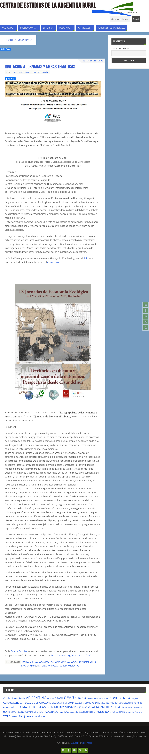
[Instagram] (145, 304)
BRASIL (59, 698)
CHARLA (80, 698)
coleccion (91, 698)
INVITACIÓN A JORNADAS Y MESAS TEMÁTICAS (40, 66)
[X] (145, 321)
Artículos (50, 698)
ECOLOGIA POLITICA (44, 661)
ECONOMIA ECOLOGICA (66, 661)
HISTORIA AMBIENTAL (43, 707)
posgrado (74, 712)
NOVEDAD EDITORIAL (32, 711)
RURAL (109, 712)
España (78, 703)
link (85, 258)
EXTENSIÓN (8, 707)
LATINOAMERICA (101, 707)
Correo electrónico (120, 48)
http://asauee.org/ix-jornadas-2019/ (71, 655)
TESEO (6, 716)
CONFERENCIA (120, 698)
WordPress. (86, 743)
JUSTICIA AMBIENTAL (69, 665)
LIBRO (117, 707)
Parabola (74, 743)
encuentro (53, 262)
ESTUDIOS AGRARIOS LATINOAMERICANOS (102, 702)
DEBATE (29, 702)
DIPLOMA (69, 702)
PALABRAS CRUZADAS (56, 711)
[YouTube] (145, 316)
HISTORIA (42, 665)
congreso (134, 698)
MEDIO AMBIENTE (135, 708)
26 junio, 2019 (21, 72)
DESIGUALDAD (42, 702)
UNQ (21, 716)
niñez (18, 712)
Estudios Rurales (132, 702)
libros (125, 707)
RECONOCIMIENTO (86, 712)
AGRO (8, 697)
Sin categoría (40, 72)
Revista (100, 711)
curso (22, 703)
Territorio (138, 712)
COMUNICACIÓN (102, 698)
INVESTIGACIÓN (69, 707)
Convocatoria (11, 702)
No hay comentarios (93, 61)
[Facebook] (145, 310)
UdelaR (14, 716)
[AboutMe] (145, 327)
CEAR (69, 698)
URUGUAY (30, 716)
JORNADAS (53, 665)
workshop (40, 716)
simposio (130, 712)
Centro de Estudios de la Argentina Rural (48, 5)
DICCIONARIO (58, 703)
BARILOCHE (27, 661)
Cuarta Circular (19, 651)
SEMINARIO (120, 711)
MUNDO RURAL (9, 712)
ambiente (19, 698)
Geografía (31, 665)
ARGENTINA (36, 697)
